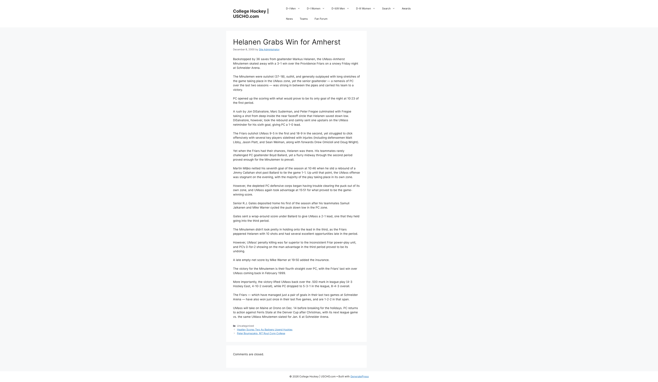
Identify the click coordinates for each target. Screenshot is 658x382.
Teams (304, 18)
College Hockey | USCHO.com (251, 14)
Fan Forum (321, 18)
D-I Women (313, 8)
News (289, 18)
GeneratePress (359, 376)
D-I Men (291, 8)
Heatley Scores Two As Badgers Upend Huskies (265, 329)
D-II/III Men (338, 8)
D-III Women (363, 8)
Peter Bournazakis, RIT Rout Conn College (261, 333)
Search (386, 8)
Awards (406, 8)
